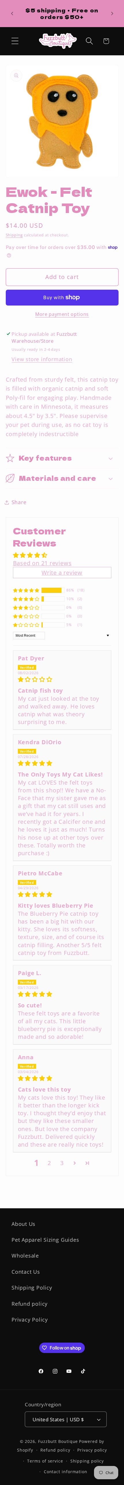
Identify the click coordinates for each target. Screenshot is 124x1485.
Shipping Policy (32, 1287)
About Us (23, 1223)
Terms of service (45, 1461)
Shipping (14, 235)
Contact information (65, 1471)
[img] (62, 679)
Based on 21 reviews (42, 563)
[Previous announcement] (12, 13)
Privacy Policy (30, 1319)
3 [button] (62, 1163)
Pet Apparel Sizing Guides (45, 1239)
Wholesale (25, 1255)
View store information (42, 359)
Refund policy (30, 1303)
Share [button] (19, 502)
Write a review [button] (62, 572)
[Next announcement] (112, 13)
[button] (15, 41)
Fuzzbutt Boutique (58, 1441)
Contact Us (26, 1271)
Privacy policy (92, 1450)
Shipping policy (87, 1461)
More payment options (62, 314)
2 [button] (49, 1163)
